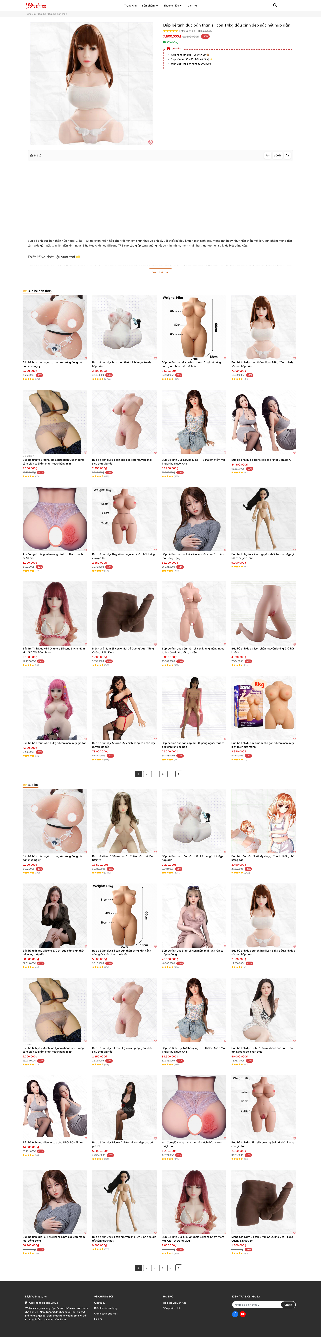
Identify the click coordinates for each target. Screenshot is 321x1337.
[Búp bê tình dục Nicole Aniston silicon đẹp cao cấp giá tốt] (124, 1107)
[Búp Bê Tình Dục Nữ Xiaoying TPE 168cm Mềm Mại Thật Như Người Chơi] (194, 422)
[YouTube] (243, 1314)
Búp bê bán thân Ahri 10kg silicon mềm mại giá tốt (54, 743)
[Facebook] (235, 1314)
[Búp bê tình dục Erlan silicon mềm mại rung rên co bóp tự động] (194, 915)
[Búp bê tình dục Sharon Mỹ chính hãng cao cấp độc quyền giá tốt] (124, 708)
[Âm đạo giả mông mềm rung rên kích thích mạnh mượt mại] (55, 519)
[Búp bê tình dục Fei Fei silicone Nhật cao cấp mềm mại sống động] (194, 519)
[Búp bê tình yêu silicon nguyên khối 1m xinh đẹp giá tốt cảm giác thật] (263, 519)
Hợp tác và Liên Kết (174, 1302)
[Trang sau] (178, 774)
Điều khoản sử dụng (106, 1308)
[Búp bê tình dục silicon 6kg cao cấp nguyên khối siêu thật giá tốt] (124, 422)
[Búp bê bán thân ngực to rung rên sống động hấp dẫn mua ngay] (55, 327)
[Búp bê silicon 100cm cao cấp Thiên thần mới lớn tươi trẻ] (124, 821)
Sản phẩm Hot (171, 1308)
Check (288, 1304)
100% (277, 155)
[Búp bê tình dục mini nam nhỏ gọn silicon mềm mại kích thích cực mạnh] (263, 708)
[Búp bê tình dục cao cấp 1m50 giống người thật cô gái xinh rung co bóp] (194, 708)
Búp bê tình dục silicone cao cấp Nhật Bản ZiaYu (261, 459)
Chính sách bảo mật (105, 1313)
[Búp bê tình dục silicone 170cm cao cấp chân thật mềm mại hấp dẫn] (55, 915)
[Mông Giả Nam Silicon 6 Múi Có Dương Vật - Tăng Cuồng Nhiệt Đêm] (124, 613)
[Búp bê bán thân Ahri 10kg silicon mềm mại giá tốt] (55, 708)
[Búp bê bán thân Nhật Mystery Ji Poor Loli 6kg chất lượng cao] (263, 821)
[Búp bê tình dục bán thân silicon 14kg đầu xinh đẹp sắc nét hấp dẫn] (91, 83)
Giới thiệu (99, 1302)
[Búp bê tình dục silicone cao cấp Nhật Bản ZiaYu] (263, 422)
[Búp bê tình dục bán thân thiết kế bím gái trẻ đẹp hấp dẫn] (124, 327)
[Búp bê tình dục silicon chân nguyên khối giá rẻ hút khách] (263, 613)
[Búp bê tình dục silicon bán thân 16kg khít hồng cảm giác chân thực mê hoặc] (194, 327)
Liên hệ (98, 1318)
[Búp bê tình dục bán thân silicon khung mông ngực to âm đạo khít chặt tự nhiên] (194, 613)
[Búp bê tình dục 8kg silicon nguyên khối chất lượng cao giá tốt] (124, 519)
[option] (91, 83)
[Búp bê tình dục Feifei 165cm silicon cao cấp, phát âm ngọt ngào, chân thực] (263, 1010)
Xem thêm (159, 272)
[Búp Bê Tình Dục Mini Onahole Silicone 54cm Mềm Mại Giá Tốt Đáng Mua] (55, 613)
